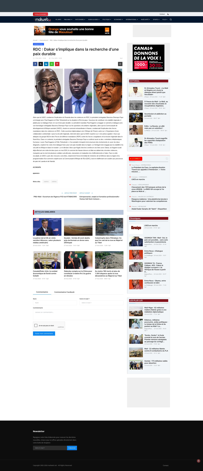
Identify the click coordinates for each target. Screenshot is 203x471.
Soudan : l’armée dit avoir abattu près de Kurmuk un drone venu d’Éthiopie (77, 240)
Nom (34, 299)
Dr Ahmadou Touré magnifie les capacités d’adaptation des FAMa (155, 140)
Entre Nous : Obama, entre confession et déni (155, 282)
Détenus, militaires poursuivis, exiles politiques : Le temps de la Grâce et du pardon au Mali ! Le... (156, 323)
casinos (46, 181)
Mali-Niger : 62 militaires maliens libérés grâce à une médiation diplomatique (155, 310)
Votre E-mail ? (84, 299)
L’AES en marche (138, 179)
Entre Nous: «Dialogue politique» (153, 252)
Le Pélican (147, 130)
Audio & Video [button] (93, 19)
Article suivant (85, 193)
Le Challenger (148, 255)
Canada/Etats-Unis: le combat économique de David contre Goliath (45, 273)
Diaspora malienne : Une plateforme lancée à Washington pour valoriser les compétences (149, 200)
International (44, 40)
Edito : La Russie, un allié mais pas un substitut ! (154, 127)
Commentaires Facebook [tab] (64, 292)
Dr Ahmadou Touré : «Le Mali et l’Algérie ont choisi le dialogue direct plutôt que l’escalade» (156, 91)
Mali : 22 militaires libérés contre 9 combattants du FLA (156, 350)
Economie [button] (117, 19)
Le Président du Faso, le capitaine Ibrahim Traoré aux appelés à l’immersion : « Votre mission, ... (148, 169)
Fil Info (58, 19)
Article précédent (70, 193)
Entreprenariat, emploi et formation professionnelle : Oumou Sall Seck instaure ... (100, 198)
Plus (164, 19)
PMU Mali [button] (67, 19)
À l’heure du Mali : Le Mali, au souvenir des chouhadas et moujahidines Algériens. (156, 103)
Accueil (35, 40)
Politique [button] (106, 19)
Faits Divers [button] (79, 19)
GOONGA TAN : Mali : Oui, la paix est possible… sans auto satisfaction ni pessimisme (156, 240)
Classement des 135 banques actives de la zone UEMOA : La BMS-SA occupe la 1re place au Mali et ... (149, 189)
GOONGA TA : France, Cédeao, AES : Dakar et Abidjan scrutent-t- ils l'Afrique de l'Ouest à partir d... (155, 267)
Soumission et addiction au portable (155, 115)
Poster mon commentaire (44, 333)
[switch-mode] (168, 14)
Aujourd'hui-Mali (148, 244)
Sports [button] (155, 19)
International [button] (131, 19)
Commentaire (38, 308)
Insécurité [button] (144, 19)
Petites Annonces (40, 14)
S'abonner (72, 448)
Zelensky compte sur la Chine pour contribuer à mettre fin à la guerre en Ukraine (78, 273)
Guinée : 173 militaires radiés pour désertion (155, 362)
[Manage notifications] (198, 461)
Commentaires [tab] (42, 292)
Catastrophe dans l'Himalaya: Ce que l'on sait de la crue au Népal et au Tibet (109, 240)
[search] (171, 19)
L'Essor (146, 97)
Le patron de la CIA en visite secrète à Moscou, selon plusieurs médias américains (47, 240)
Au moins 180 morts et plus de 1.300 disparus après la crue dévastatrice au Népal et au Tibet (108, 273)
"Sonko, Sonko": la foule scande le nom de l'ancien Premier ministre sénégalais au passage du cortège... (155, 338)
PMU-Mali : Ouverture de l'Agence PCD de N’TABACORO (55, 197)
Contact (162, 14)
